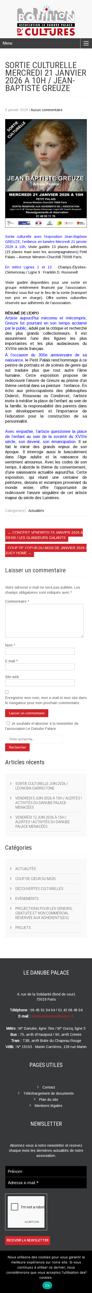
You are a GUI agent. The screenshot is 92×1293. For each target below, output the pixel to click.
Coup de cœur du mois (35, 879)
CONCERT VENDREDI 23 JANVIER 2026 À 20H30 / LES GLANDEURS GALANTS (44, 535)
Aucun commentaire (47, 110)
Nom (10, 645)
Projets (23, 928)
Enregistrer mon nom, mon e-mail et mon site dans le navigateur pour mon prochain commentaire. (46, 700)
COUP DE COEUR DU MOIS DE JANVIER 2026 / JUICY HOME (46, 550)
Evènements (27, 899)
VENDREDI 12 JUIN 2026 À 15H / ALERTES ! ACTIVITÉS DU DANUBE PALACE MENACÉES (42, 822)
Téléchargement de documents (48, 1093)
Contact (48, 1087)
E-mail (11, 661)
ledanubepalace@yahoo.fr (52, 1016)
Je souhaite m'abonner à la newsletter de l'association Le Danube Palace (41, 726)
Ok (47, 1285)
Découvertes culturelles (39, 889)
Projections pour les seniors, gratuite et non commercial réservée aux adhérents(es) (44, 913)
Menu (7, 43)
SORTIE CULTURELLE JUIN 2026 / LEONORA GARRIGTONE (41, 786)
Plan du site (48, 1099)
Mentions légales (48, 1106)
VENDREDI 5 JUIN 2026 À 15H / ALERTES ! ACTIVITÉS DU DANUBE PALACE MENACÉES (48, 802)
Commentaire (17, 601)
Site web (12, 677)
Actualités (36, 511)
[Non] (85, 1271)
